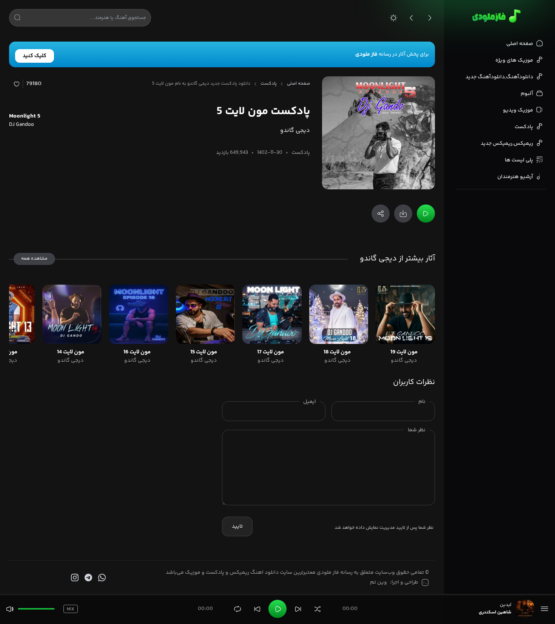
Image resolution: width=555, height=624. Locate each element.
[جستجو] (17, 19)
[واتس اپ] (101, 578)
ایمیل (309, 402)
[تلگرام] (87, 578)
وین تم (378, 582)
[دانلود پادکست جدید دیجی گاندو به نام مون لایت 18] (338, 314)
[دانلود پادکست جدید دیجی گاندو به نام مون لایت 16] (138, 314)
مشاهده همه (34, 258)
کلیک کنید (34, 56)
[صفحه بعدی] (429, 18)
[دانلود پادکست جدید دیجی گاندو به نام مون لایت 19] (405, 314)
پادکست (269, 84)
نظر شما (417, 430)
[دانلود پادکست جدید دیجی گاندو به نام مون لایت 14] (72, 314)
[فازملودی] (495, 16)
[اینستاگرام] (74, 578)
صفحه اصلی (298, 84)
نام (422, 402)
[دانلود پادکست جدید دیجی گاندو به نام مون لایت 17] (272, 314)
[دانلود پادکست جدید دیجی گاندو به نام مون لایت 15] (205, 314)
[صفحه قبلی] (411, 18)
